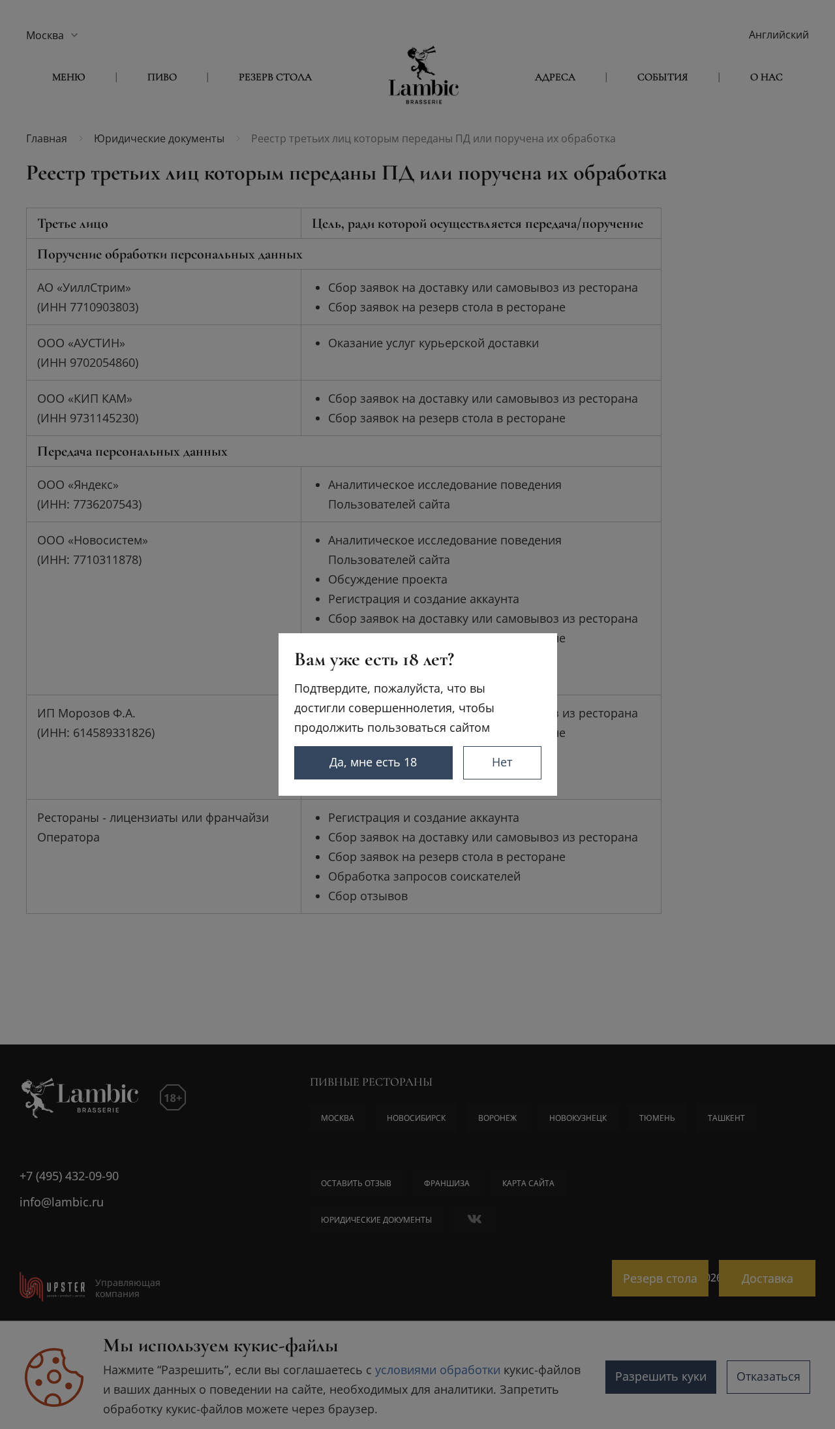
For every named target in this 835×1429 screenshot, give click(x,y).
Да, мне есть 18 (373, 762)
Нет (502, 762)
